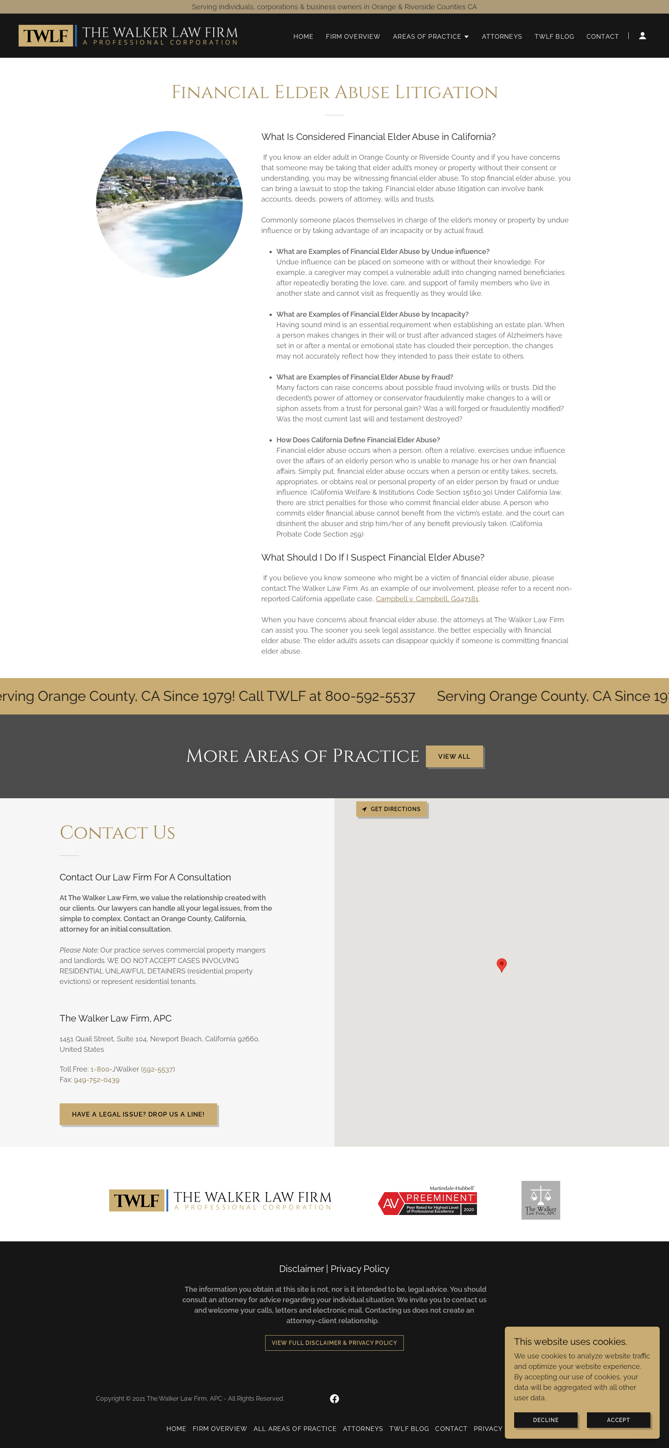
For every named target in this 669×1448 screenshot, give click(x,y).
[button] (431, 36)
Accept (619, 1420)
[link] (129, 35)
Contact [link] (603, 36)
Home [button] (176, 1428)
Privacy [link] (488, 1428)
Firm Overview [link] (353, 36)
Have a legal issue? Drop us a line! (138, 1114)
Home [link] (303, 36)
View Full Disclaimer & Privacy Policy (334, 1343)
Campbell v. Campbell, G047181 (427, 599)
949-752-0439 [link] (97, 1079)
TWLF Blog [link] (554, 36)
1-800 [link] (100, 1069)
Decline (546, 1420)
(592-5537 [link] (157, 1069)
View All (454, 756)
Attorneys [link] (502, 36)
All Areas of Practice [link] (295, 1428)
